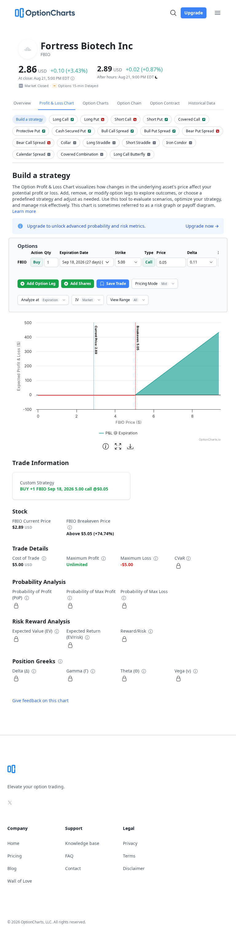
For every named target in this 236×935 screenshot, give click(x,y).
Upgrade (193, 13)
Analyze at (39, 299)
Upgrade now (202, 226)
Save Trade (116, 283)
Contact (73, 868)
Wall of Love (19, 881)
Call (148, 262)
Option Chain (129, 103)
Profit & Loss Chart (56, 103)
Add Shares (80, 283)
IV (84, 299)
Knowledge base (82, 843)
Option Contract (165, 103)
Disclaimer (134, 868)
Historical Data (201, 103)
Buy (36, 262)
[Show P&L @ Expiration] (118, 433)
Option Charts (95, 103)
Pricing (14, 856)
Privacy (130, 843)
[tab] (29, 119)
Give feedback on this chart (40, 700)
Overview (22, 103)
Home (13, 843)
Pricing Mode (151, 283)
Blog (12, 868)
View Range (123, 299)
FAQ (69, 856)
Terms (129, 856)
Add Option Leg (41, 283)
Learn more (24, 211)
